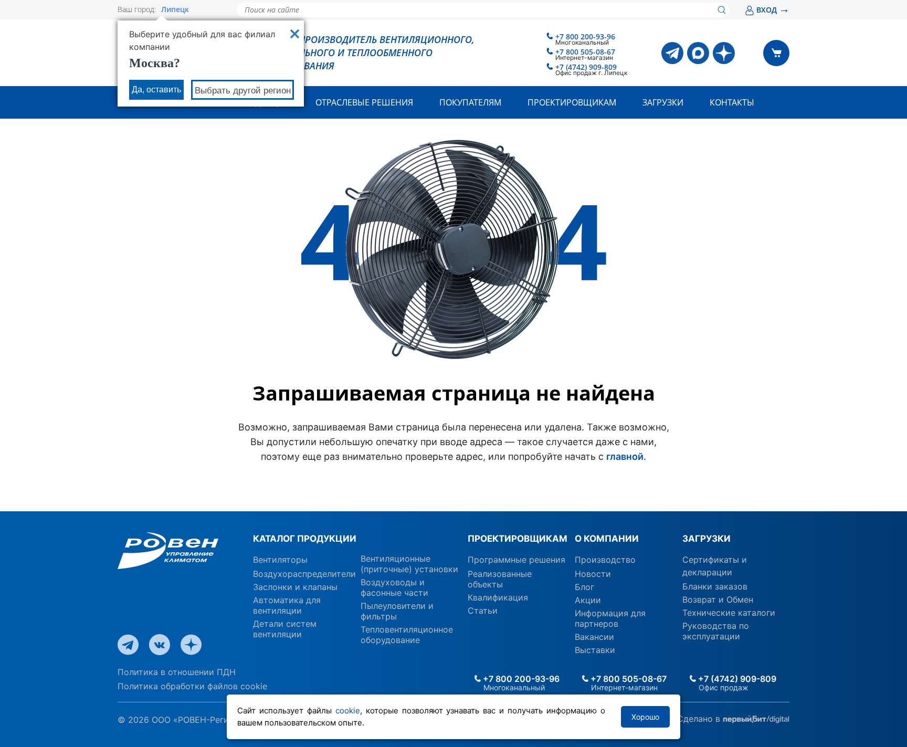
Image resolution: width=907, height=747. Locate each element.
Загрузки (662, 102)
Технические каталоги (728, 612)
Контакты (732, 102)
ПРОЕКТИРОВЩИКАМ (517, 538)
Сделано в (700, 718)
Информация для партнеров (610, 618)
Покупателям (470, 102)
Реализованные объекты (500, 579)
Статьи (483, 610)
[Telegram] (672, 53)
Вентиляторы (280, 559)
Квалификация (498, 597)
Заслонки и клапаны (295, 587)
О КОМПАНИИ (607, 538)
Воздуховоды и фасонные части (394, 587)
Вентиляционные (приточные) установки (409, 563)
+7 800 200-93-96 (585, 36)
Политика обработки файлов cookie (192, 686)
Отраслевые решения (364, 102)
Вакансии (594, 637)
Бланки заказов (714, 586)
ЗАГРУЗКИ (706, 538)
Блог (584, 587)
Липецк (175, 9)
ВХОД (772, 10)
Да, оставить (156, 89)
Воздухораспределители (304, 574)
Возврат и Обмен (717, 599)
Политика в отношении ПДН (177, 672)
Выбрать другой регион (243, 91)
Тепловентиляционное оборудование (407, 634)
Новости (593, 574)
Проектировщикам (572, 102)
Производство (605, 559)
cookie (347, 711)
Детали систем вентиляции (285, 628)
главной (625, 456)
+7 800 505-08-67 (585, 52)
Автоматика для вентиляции (287, 605)
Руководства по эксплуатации (715, 630)
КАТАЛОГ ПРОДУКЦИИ (304, 538)
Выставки (595, 650)
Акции (588, 600)
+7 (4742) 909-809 (586, 67)
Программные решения (516, 559)
